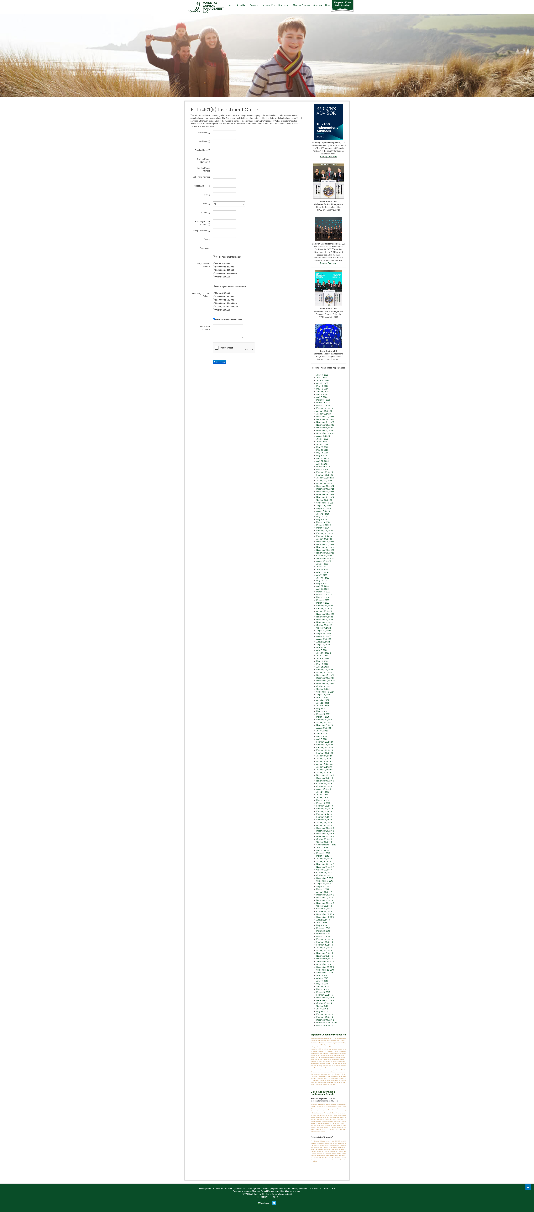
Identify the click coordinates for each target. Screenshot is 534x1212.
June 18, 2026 (322, 380)
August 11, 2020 (323, 727)
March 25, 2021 (323, 714)
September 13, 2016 (325, 916)
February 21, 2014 (324, 1014)
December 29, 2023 (325, 541)
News (327, 5)
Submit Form (219, 361)
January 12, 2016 (324, 947)
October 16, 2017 (324, 875)
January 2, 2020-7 (324, 758)
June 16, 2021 (322, 705)
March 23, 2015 (323, 992)
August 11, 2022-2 (324, 636)
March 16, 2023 (323, 591)
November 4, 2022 (324, 616)
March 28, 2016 (323, 930)
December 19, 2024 (325, 488)
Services (254, 5)
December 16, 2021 (325, 677)
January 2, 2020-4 (324, 764)
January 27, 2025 (324, 480)
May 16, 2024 (322, 516)
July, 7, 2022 (321, 650)
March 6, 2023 (322, 602)
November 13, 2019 (325, 780)
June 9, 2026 (322, 383)
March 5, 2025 (322, 469)
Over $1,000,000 (222, 276)
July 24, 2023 (322, 563)
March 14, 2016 (323, 936)
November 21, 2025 (325, 422)
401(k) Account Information (228, 256)
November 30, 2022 (325, 613)
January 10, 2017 (324, 891)
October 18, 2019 (324, 786)
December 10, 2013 (325, 1019)
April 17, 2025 (322, 463)
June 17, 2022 (322, 655)
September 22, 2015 (325, 967)
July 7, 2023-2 (322, 572)
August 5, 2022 (323, 644)
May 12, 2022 (322, 664)
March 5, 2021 (322, 716)
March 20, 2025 (323, 466)
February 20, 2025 (324, 474)
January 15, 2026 (324, 411)
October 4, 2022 (323, 627)
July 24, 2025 (322, 438)
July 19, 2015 (322, 980)
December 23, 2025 (325, 416)
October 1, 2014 (323, 1005)
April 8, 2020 (321, 733)
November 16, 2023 (325, 550)
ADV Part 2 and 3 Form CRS (322, 1188)
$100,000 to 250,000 (224, 266)
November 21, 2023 (325, 547)
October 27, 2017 (324, 869)
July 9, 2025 (321, 441)
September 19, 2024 (325, 502)
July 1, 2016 (321, 922)
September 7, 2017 (324, 878)
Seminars (317, 5)
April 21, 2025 (322, 461)
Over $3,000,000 (222, 309)
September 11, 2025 (325, 433)
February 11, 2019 (324, 808)
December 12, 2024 (325, 491)
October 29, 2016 (324, 905)
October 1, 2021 (323, 689)
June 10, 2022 (322, 658)
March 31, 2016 (323, 928)
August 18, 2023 (323, 561)
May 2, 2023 (321, 583)
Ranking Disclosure (328, 156)
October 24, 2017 (324, 872)
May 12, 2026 (322, 388)
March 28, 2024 (323, 522)
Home (230, 5)
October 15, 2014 (324, 1003)
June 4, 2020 (322, 730)
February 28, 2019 (324, 805)
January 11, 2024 (324, 538)
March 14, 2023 (323, 597)
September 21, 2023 (325, 558)
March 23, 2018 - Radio (326, 1022)
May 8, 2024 (321, 519)
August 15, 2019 (323, 789)
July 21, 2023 (322, 566)
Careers (250, 1188)
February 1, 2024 (324, 536)
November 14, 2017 (325, 866)
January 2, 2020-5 (324, 761)
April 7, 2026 (321, 397)
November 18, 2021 (325, 683)
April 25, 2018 (322, 850)
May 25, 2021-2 (323, 708)
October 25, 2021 (324, 686)
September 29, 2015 (325, 964)
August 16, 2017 (323, 883)
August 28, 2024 (323, 505)
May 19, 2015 (322, 983)
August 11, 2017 (323, 886)
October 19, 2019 (324, 783)
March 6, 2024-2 (323, 524)
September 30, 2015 (325, 961)
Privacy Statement (300, 1188)
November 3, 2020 (324, 725)
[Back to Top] (528, 1187)
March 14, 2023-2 (324, 594)
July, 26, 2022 (322, 647)
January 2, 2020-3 (324, 766)
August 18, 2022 (323, 633)
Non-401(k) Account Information (230, 286)
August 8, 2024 (323, 511)
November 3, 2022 (324, 619)
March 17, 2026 (323, 405)
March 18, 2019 (323, 800)
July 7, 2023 (321, 575)
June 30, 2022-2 (323, 652)
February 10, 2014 (324, 1017)
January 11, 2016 (324, 950)
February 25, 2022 (324, 669)
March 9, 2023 (322, 600)
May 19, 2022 (322, 661)
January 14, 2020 (324, 755)
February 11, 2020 (324, 747)
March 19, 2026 (323, 402)
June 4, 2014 (322, 1008)
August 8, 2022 (323, 641)
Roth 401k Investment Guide (228, 319)
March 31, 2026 (323, 399)
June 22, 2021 (322, 702)
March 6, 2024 (322, 527)
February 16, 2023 (324, 605)
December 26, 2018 (325, 833)
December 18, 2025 (325, 419)
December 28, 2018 (325, 828)
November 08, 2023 (325, 552)
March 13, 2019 (323, 803)
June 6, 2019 (322, 797)
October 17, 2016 (324, 908)
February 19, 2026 (324, 408)
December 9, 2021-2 (325, 680)
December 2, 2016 (324, 897)
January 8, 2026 (323, 413)
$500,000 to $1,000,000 (226, 273)
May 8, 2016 (321, 925)
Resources (283, 5)
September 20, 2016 (325, 914)
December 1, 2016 (324, 900)
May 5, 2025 (321, 455)
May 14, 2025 (322, 452)
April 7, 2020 (321, 739)
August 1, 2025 (323, 436)
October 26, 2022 (324, 625)
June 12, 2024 (322, 513)
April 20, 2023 (322, 588)
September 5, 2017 (324, 880)
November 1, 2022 (324, 622)
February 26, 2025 (324, 472)
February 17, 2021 (324, 719)
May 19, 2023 (322, 580)
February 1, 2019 (324, 819)
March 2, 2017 (322, 889)
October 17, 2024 (324, 499)
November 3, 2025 (324, 430)
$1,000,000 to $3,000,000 (226, 306)
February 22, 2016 (324, 942)
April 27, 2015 (322, 986)
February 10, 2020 (324, 752)
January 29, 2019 (324, 822)
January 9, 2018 (323, 861)
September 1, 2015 (324, 972)
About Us (241, 5)
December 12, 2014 (325, 997)
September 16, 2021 (325, 691)
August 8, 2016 (323, 919)
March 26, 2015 (323, 989)
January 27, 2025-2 (325, 477)
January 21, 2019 (324, 825)
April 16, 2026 (322, 391)
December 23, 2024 (325, 486)
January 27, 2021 (324, 722)
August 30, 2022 (323, 630)
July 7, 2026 (321, 377)
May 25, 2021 (322, 711)
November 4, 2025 (324, 427)
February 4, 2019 (324, 811)
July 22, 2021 (322, 697)
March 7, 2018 (322, 855)
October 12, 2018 (324, 841)
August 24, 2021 (323, 694)
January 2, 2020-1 (324, 772)
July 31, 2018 (322, 847)
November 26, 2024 (325, 494)
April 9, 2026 (321, 394)
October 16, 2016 (324, 911)
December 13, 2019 (325, 775)
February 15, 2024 (324, 533)
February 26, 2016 (324, 939)
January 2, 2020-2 (324, 769)
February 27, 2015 (324, 994)
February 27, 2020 (324, 741)
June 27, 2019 (322, 791)
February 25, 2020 (324, 744)
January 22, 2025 (324, 483)
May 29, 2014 (322, 1011)
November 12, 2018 (325, 836)
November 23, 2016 (325, 903)
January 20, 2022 (324, 672)
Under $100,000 (222, 263)
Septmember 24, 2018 (326, 844)
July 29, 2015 (322, 975)
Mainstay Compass (301, 5)
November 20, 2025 (325, 424)
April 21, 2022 (322, 666)
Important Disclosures (280, 1188)
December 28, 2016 (325, 894)
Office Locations (262, 1188)
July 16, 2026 (322, 374)
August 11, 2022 (323, 638)
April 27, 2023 (322, 586)
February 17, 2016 (324, 944)
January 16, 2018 (324, 858)
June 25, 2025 (322, 444)
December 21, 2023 (325, 544)
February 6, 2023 (324, 608)
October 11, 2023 (324, 555)
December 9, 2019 (324, 777)
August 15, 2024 (323, 508)
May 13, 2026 (322, 385)
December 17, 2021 (325, 675)
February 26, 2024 (324, 530)
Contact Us (240, 1188)
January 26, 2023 (324, 611)
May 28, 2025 (322, 447)
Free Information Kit (224, 1188)
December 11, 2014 (325, 1000)
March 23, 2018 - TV (325, 1025)
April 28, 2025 (322, 458)
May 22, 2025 (322, 449)
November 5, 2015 (324, 953)
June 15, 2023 (322, 577)
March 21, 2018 (323, 853)
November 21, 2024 (325, 497)
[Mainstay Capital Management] (207, 6)
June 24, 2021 (322, 700)
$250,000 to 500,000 (224, 270)
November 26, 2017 (325, 864)
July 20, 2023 (322, 569)
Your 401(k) (268, 5)
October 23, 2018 (324, 839)
